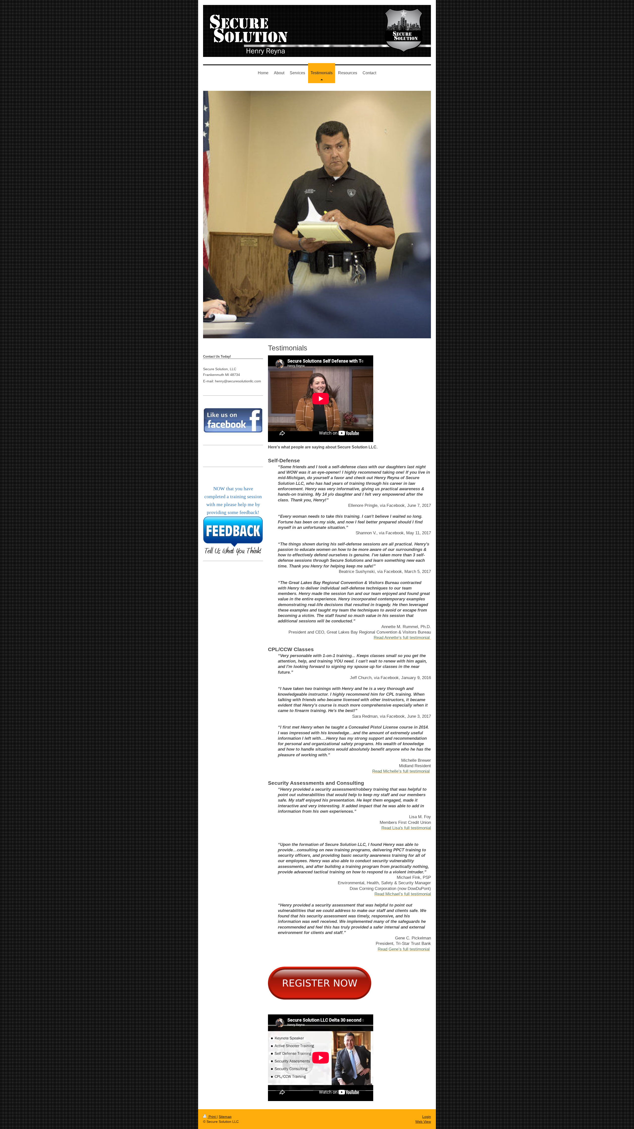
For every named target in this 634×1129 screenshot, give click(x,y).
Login (426, 1117)
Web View (423, 1122)
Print (212, 1117)
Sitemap (225, 1117)
